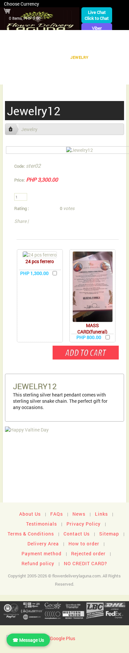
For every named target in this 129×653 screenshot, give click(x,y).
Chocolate (66, 47)
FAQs (56, 514)
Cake (56, 57)
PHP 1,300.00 (34, 273)
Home (11, 36)
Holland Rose (20, 67)
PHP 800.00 (88, 337)
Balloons (30, 57)
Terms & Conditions (31, 534)
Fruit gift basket (25, 47)
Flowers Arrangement (99, 36)
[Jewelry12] (79, 150)
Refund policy (38, 563)
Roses (94, 47)
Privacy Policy (83, 524)
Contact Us (77, 534)
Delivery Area (43, 543)
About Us (30, 514)
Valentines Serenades (34, 77)
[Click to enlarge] (39, 254)
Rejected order (88, 553)
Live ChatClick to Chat (97, 15)
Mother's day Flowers (94, 77)
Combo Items (59, 67)
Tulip (103, 57)
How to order (83, 543)
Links (101, 514)
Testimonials (41, 524)
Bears (116, 47)
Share (20, 221)
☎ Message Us (28, 640)
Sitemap (109, 534)
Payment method (42, 553)
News (78, 514)
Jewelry (79, 57)
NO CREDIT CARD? (85, 563)
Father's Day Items (104, 67)
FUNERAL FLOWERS (45, 36)
